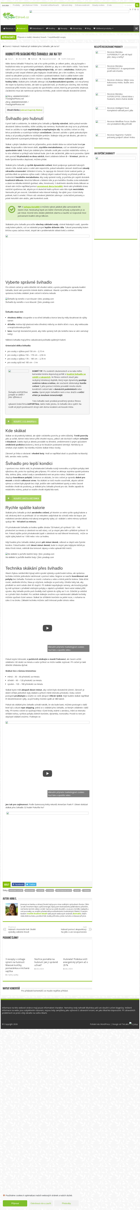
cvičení (40, 890)
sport (77, 890)
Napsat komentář (49, 59)
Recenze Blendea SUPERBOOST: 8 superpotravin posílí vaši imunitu (121, 68)
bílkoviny (30, 890)
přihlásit (64, 990)
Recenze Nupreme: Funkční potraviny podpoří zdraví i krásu (121, 136)
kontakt (77, 913)
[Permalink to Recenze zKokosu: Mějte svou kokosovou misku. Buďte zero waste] (101, 83)
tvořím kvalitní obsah (37, 913)
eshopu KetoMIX (32, 207)
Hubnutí (22, 28)
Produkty (16, 5)
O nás (109, 5)
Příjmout (15, 1203)
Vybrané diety (67, 5)
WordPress (105, 1024)
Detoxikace (37, 28)
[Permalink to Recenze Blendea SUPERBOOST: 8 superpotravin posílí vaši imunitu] (101, 69)
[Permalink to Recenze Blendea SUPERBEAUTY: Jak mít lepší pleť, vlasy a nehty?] (101, 55)
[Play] (47, 628)
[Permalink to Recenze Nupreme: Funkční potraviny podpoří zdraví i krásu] (101, 138)
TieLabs (125, 1024)
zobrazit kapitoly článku (31, 110)
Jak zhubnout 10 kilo (30, 5)
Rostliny (52, 28)
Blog (89, 28)
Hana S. (11, 59)
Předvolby (66, 1203)
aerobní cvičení (16, 890)
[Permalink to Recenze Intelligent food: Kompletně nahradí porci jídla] (101, 111)
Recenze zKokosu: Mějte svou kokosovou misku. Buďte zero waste (120, 82)
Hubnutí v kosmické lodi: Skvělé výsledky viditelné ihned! (22, 929)
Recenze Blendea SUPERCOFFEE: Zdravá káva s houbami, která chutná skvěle (120, 96)
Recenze (9, 28)
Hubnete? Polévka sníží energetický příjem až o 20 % (75, 962)
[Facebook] (133, 9)
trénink (87, 890)
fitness (50, 890)
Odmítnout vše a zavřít (40, 1203)
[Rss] (130, 9)
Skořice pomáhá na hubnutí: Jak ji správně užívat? (46, 962)
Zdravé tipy (77, 28)
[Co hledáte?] (137, 5)
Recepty (64, 28)
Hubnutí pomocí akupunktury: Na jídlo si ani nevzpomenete (74, 929)
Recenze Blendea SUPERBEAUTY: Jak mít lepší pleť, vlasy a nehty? (119, 54)
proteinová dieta (64, 890)
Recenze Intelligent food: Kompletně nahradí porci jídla (120, 109)
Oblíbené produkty (104, 28)
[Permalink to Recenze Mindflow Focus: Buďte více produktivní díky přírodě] (101, 125)
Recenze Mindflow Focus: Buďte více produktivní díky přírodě (121, 122)
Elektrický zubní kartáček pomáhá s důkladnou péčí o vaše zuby (42, 37)
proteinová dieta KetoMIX (50, 186)
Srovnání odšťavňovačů (50, 5)
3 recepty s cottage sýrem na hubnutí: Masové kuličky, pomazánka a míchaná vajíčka (17, 965)
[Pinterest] (135, 9)
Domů (8, 46)
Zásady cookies (98, 5)
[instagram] (138, 9)
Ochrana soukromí (82, 5)
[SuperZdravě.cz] (16, 15)
